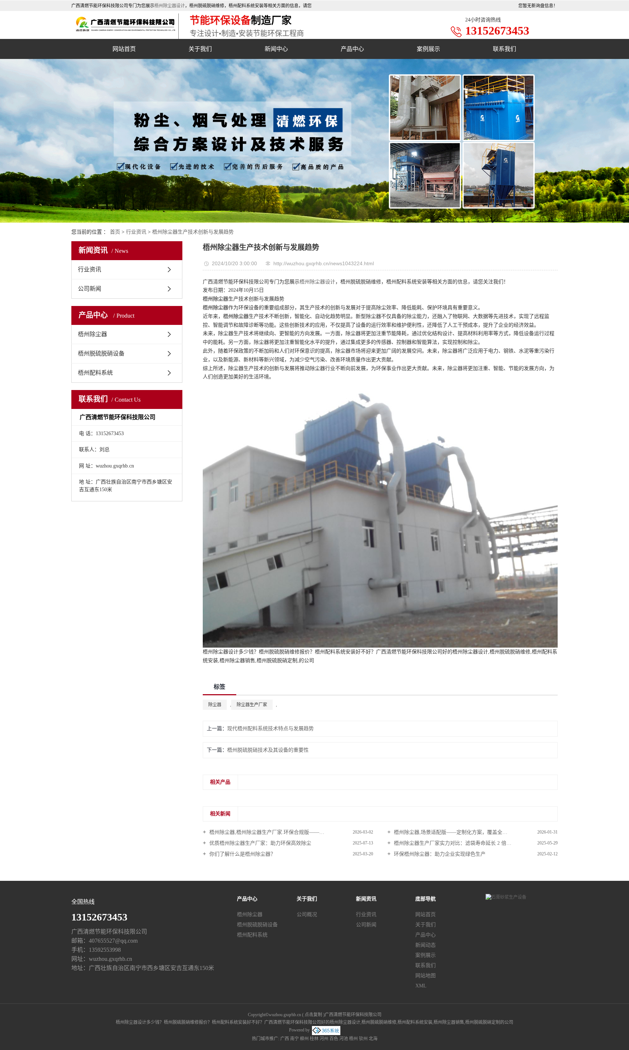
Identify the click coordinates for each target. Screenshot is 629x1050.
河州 (324, 1038)
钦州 (363, 1038)
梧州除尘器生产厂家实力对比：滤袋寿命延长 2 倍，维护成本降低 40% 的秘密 (475, 843)
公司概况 (307, 914)
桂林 (314, 1038)
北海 (373, 1038)
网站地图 (425, 975)
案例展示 (428, 49)
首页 (115, 232)
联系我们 (504, 49)
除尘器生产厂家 (252, 704)
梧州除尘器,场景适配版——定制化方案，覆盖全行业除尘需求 (462, 832)
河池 (343, 1038)
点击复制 (313, 1014)
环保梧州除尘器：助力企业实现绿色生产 (439, 854)
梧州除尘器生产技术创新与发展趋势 (193, 232)
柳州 (304, 1038)
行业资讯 (136, 232)
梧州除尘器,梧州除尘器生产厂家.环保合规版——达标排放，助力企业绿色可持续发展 (290, 832)
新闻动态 (425, 945)
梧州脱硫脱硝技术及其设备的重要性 (268, 750)
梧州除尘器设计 (169, 5)
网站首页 (124, 49)
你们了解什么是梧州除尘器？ (242, 854)
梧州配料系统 (95, 373)
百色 (333, 1038)
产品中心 (352, 49)
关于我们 (200, 49)
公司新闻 (89, 289)
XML (421, 986)
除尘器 (214, 704)
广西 (284, 1038)
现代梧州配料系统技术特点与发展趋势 (270, 728)
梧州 (353, 1038)
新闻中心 (276, 49)
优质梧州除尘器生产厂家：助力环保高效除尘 (259, 843)
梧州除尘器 (92, 334)
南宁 (294, 1038)
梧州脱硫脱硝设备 (101, 353)
